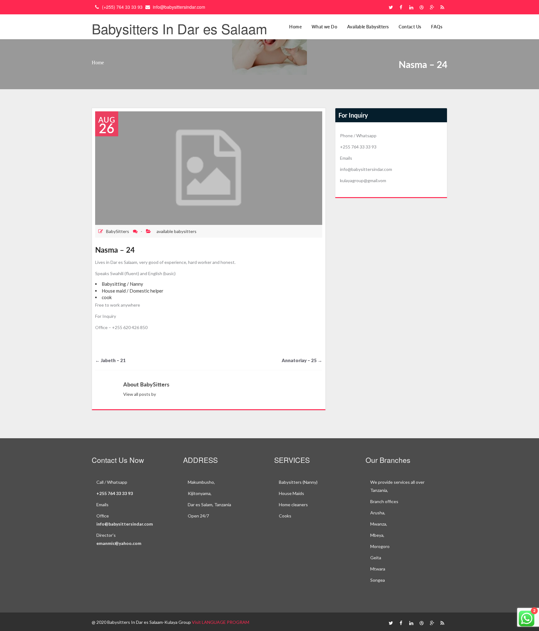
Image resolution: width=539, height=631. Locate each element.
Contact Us (410, 26)
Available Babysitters (368, 26)
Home (295, 26)
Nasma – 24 (115, 249)
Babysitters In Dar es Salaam (179, 28)
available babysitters (177, 231)
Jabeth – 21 (110, 360)
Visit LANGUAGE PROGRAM (220, 622)
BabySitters (117, 231)
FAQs (436, 26)
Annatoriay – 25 (302, 360)
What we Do (324, 26)
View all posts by (139, 394)
